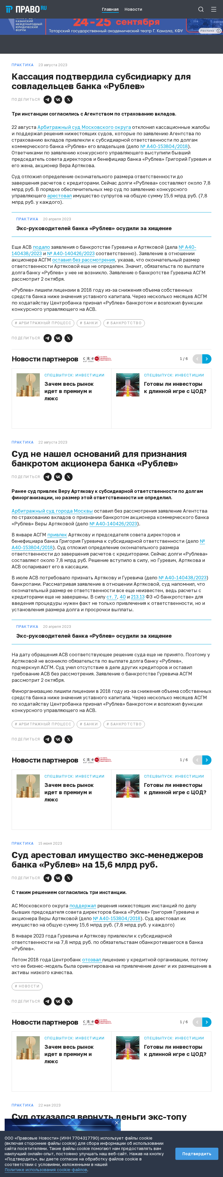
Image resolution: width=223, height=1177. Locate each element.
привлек (57, 535)
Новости (29, 986)
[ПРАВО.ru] (26, 9)
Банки (91, 323)
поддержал (82, 906)
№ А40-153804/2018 (164, 146)
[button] (48, 99)
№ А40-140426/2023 (71, 253)
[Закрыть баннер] (117, 1123)
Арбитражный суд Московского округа (84, 127)
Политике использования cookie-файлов (46, 1169)
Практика (27, 219)
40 (123, 597)
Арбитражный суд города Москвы (52, 511)
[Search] (200, 9)
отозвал (92, 959)
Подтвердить (196, 1153)
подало (41, 247)
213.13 (138, 597)
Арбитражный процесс (45, 323)
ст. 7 (112, 597)
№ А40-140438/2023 (182, 578)
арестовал (59, 196)
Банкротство (126, 323)
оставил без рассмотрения (83, 260)
